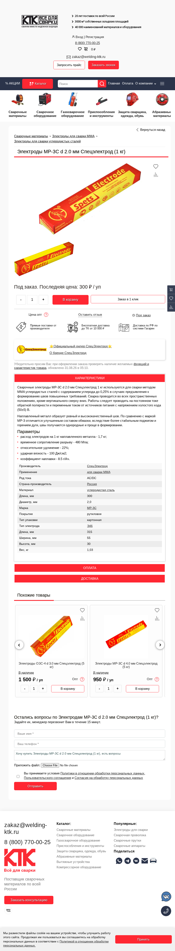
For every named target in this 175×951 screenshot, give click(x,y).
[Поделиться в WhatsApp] (119, 861)
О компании (144, 83)
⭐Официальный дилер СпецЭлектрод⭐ (81, 346)
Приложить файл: (27, 765)
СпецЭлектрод (97, 466)
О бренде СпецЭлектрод (68, 353)
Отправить (35, 786)
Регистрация (95, 37)
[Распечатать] (153, 861)
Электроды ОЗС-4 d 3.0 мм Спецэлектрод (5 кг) (51, 665)
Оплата (127, 83)
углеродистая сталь (101, 490)
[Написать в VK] (166, 897)
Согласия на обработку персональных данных (108, 778)
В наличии (26, 672)
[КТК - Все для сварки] (39, 22)
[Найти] (102, 83)
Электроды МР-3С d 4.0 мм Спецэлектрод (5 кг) (126, 665)
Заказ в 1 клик (128, 299)
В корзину (70, 299)
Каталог (40, 83)
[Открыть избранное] (79, 49)
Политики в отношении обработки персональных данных (102, 773)
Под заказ (143, 315)
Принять (143, 939)
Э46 (90, 526)
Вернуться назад (152, 129)
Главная (114, 83)
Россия (92, 484)
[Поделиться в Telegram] (127, 861)
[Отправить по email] (144, 861)
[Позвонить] (166, 911)
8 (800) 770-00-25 (87, 43)
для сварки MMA (98, 472)
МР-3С (91, 508)
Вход (79, 37)
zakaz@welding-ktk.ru (88, 57)
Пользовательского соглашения (47, 778)
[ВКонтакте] (8, 910)
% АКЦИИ (12, 83)
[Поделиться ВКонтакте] (136, 861)
